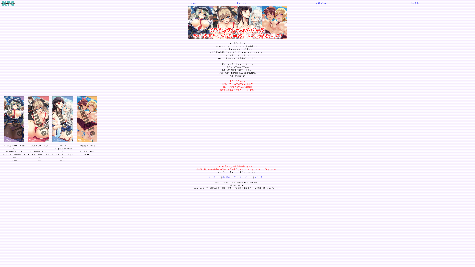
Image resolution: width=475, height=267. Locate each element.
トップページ (214, 177)
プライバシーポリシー (243, 177)
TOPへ (193, 3)
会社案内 (415, 3)
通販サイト (242, 3)
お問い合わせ (322, 3)
